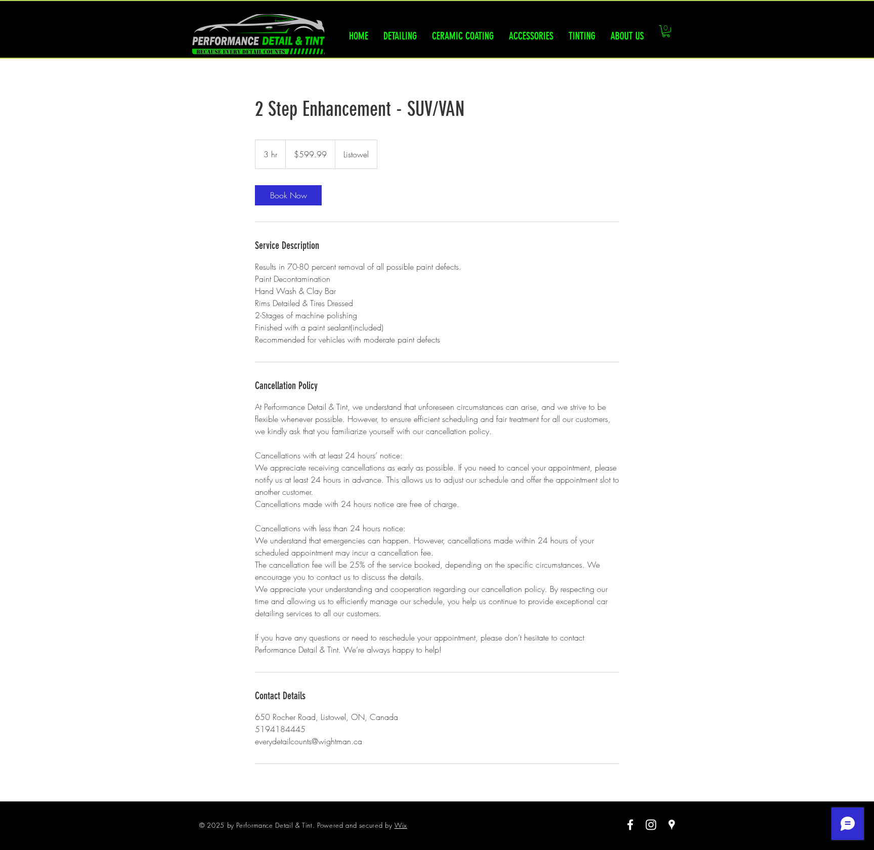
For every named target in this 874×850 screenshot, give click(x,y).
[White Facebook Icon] (630, 825)
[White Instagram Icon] (651, 825)
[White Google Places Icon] (672, 825)
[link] (288, 195)
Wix (401, 825)
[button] (666, 31)
